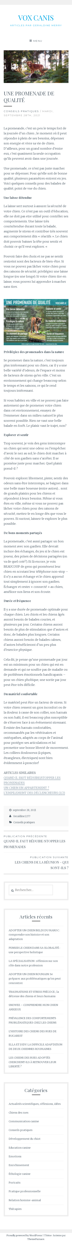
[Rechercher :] (31, 890)
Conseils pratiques (21, 111)
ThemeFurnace (35, 1239)
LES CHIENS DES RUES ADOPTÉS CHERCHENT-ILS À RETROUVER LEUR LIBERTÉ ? (32, 1062)
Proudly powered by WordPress (24, 1235)
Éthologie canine (19, 1174)
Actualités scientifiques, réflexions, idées (35, 1104)
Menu (37, 40)
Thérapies (15, 1209)
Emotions (15, 1156)
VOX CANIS (36, 17)
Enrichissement (19, 1165)
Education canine (20, 1147)
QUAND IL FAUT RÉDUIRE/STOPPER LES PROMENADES (34, 842)
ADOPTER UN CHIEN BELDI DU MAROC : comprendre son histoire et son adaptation (34, 935)
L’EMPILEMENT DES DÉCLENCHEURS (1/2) (34, 793)
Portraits (14, 1182)
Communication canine (24, 1121)
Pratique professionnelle (25, 1191)
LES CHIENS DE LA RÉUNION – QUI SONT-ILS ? (41, 863)
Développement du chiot (24, 1138)
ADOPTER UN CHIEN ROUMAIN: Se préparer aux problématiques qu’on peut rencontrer (35, 978)
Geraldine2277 (21, 816)
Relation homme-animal (25, 1200)
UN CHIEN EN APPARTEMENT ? (26, 788)
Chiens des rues (18, 1112)
